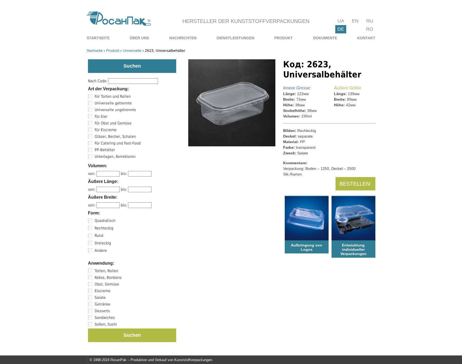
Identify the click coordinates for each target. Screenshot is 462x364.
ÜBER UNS (139, 38)
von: (92, 173)
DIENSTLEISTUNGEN (235, 38)
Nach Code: (98, 81)
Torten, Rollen (106, 271)
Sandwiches (105, 317)
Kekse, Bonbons (108, 277)
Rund (99, 235)
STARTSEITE (98, 38)
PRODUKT (283, 38)
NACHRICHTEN (183, 38)
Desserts (102, 311)
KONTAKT (366, 38)
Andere (101, 250)
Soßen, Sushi (106, 324)
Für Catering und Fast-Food (118, 143)
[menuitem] (98, 38)
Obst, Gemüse (107, 284)
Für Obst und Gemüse (113, 123)
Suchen (132, 335)
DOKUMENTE (325, 38)
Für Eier (101, 116)
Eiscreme (102, 291)
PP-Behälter (105, 150)
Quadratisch (105, 220)
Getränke (102, 304)
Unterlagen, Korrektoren (115, 156)
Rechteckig (104, 228)
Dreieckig (103, 243)
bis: (124, 173)
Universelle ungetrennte (115, 110)
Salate (100, 297)
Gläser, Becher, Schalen (115, 136)
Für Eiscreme (106, 130)
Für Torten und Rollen (113, 96)
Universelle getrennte (113, 103)
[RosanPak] (119, 24)
